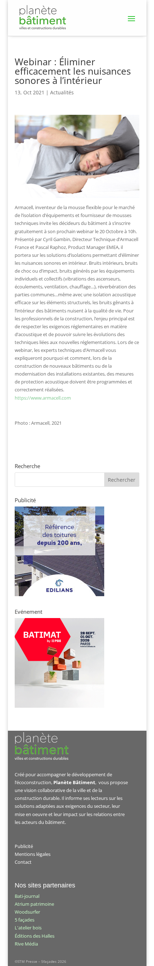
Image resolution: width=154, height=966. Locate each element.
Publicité (24, 846)
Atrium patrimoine (34, 904)
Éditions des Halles (34, 936)
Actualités (62, 92)
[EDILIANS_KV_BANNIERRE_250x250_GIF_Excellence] (59, 594)
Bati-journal (27, 896)
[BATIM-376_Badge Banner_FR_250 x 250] (59, 706)
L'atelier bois (28, 927)
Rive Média (26, 944)
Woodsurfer (27, 912)
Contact (23, 862)
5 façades (24, 919)
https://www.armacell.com (43, 398)
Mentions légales (32, 854)
